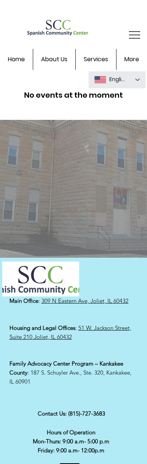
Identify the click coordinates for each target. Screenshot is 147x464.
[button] (54, 59)
